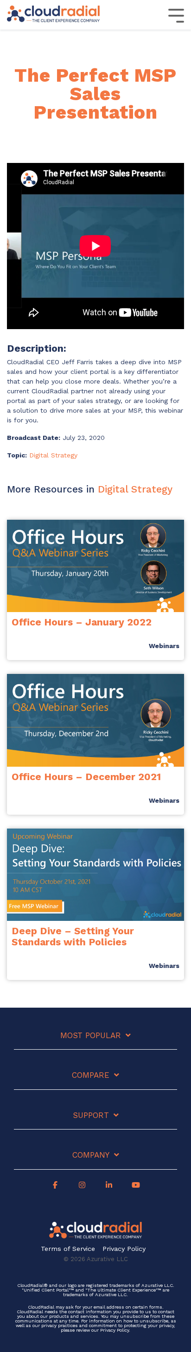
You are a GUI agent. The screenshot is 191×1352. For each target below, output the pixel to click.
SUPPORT (91, 1115)
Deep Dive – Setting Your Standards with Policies (73, 936)
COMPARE (90, 1075)
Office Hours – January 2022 (82, 622)
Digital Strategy (53, 455)
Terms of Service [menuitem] (68, 1248)
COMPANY (90, 1155)
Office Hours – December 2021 (86, 776)
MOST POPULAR (90, 1035)
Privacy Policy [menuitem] (124, 1248)
